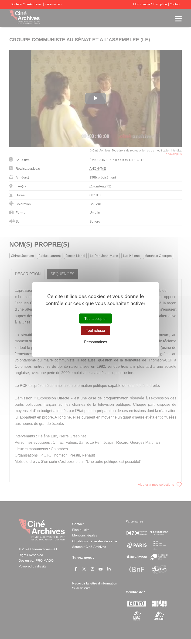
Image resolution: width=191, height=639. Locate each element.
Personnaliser (95, 342)
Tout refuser (95, 330)
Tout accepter (95, 318)
